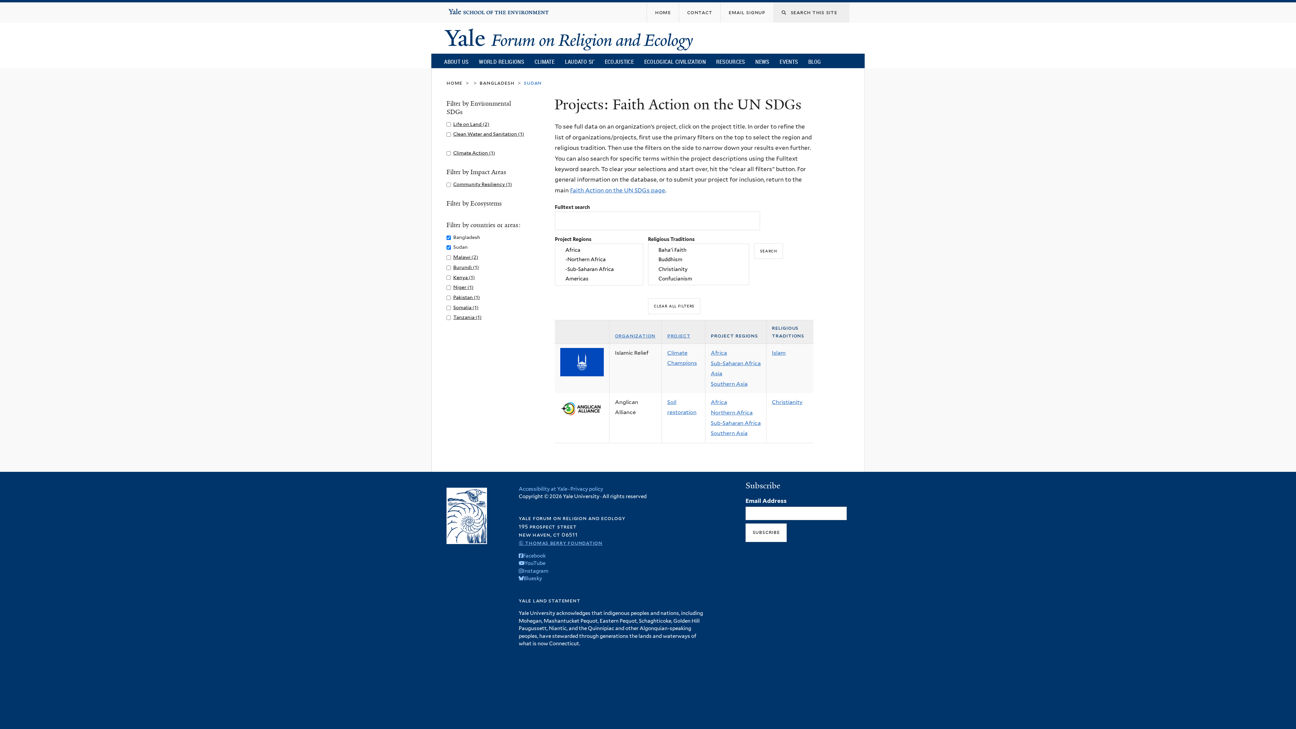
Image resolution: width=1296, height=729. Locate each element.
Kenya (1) (464, 277)
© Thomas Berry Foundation (560, 543)
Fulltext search (572, 207)
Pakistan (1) (466, 297)
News (762, 61)
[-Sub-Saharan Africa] (599, 269)
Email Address (766, 500)
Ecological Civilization (675, 61)
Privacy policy (586, 489)
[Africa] (599, 250)
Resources (730, 61)
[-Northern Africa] (599, 260)
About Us (456, 61)
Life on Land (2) (471, 124)
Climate (545, 61)
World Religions (501, 61)
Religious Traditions (671, 239)
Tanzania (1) (467, 317)
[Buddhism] (698, 260)
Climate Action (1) (474, 153)
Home (454, 83)
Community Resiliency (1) (482, 184)
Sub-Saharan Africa (736, 363)
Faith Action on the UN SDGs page (617, 190)
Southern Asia (729, 384)
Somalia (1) (466, 307)
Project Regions (573, 239)
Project (679, 335)
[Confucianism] (698, 279)
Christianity (787, 402)
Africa (719, 353)
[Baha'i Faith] (698, 250)
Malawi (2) (465, 257)
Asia (716, 373)
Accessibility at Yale (543, 489)
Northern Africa (732, 412)
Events (789, 61)
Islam (779, 353)
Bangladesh (497, 83)
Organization (635, 335)
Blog (814, 61)
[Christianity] (698, 269)
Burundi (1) (466, 267)
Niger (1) (463, 287)
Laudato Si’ (579, 61)
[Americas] (599, 279)
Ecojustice (619, 61)
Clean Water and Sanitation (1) (488, 134)
